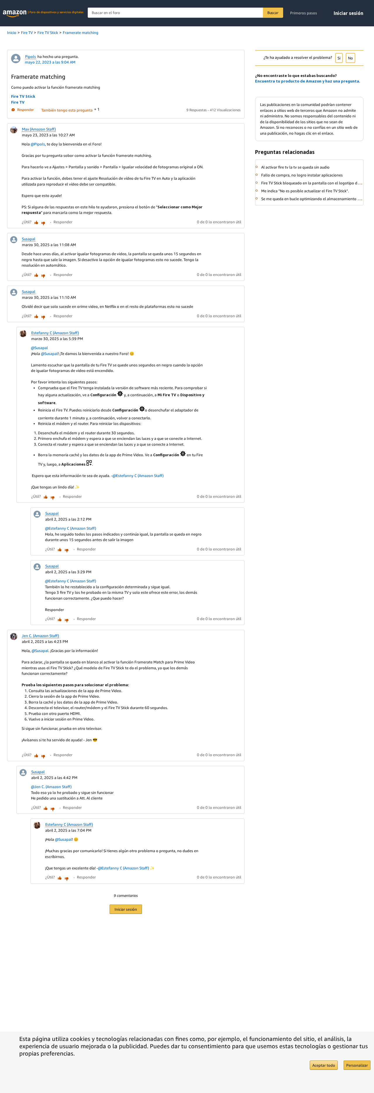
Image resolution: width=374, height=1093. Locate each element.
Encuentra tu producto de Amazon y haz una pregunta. (307, 81)
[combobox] (185, 13)
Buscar (272, 12)
